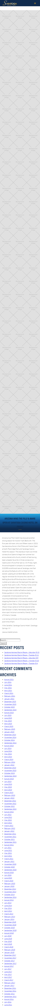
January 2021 (9, 861)
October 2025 (9, 707)
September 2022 (10, 809)
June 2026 (8, 685)
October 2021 (9, 839)
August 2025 (9, 712)
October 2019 (9, 894)
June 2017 (8, 972)
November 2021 (10, 837)
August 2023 (9, 779)
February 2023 (9, 795)
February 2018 (9, 950)
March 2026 (8, 693)
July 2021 (7, 848)
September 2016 (10, 996)
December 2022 (10, 801)
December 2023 (10, 768)
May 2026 (8, 688)
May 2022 (8, 820)
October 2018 (9, 928)
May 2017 (8, 974)
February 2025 (9, 729)
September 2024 (10, 743)
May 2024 (8, 754)
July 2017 (7, 969)
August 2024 (9, 746)
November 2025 (10, 704)
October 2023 (9, 773)
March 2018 (8, 947)
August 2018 (9, 933)
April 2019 (8, 911)
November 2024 (10, 737)
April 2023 (8, 790)
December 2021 (10, 834)
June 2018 (8, 939)
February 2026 (9, 696)
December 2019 (10, 889)
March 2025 (8, 726)
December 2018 (10, 922)
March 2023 (8, 792)
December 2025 (10, 701)
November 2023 (10, 770)
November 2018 (10, 925)
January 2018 (9, 952)
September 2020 (10, 870)
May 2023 (8, 787)
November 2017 (10, 958)
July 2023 (7, 781)
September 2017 (10, 963)
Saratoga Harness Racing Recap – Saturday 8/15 (21, 652)
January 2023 (9, 798)
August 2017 (9, 966)
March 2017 (8, 980)
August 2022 (9, 812)
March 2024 (8, 759)
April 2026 (8, 690)
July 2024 (7, 748)
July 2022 (7, 814)
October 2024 (9, 740)
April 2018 (8, 944)
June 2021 (8, 850)
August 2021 (9, 845)
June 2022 (8, 817)
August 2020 (9, 872)
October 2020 (9, 867)
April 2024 (8, 757)
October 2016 (9, 994)
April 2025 (8, 724)
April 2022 (8, 823)
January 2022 (9, 831)
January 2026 (9, 699)
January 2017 (9, 985)
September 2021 (10, 842)
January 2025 (9, 732)
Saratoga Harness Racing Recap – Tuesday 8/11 (21, 655)
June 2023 (8, 784)
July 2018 (7, 936)
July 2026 (7, 682)
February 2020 (9, 883)
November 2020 (10, 864)
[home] (9, 3)
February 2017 (9, 983)
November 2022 (10, 803)
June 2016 (8, 1005)
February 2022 (9, 828)
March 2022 (8, 826)
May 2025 (8, 721)
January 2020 (9, 886)
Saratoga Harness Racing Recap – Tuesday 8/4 (21, 663)
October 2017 (9, 961)
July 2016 (7, 1002)
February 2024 (9, 762)
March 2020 (8, 881)
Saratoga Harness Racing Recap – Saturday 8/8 (21, 658)
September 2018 (10, 930)
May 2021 (8, 853)
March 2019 (8, 914)
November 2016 (10, 991)
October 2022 (9, 806)
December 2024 (10, 735)
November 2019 (10, 892)
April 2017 (8, 977)
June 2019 (8, 905)
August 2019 (9, 900)
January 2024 (9, 765)
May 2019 (8, 908)
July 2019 (7, 903)
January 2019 (9, 919)
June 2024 (8, 751)
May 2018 (8, 941)
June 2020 (8, 878)
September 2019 (10, 897)
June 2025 (8, 718)
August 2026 (9, 679)
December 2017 (10, 955)
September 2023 (10, 776)
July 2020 (7, 875)
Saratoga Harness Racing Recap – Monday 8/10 (21, 661)
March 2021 (8, 859)
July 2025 (7, 715)
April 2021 (8, 856)
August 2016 (9, 999)
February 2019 (9, 916)
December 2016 (10, 988)
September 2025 (10, 710)
